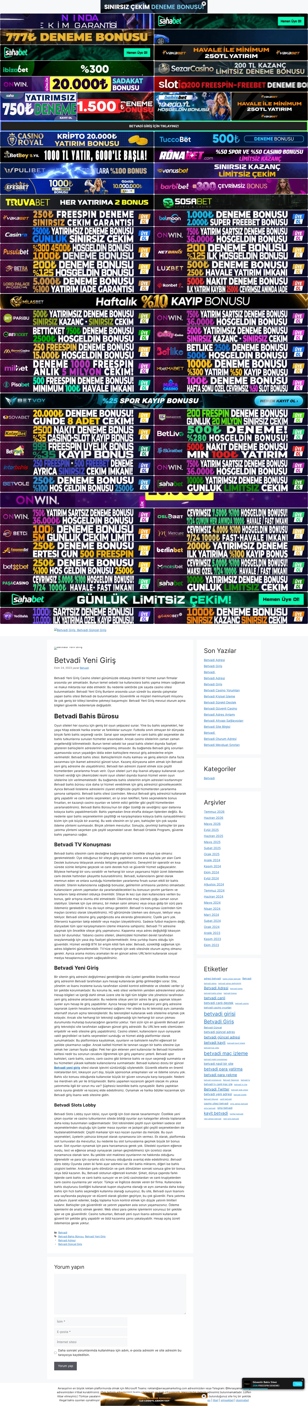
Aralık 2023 (212, 933)
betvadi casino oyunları (217, 1007)
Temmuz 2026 (214, 812)
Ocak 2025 (211, 854)
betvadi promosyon (212, 1080)
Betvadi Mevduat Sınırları (222, 745)
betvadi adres (210, 983)
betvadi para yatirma (223, 1069)
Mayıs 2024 (212, 902)
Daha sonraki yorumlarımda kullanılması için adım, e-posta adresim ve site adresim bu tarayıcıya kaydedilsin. (119, 1353)
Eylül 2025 (211, 830)
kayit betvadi (216, 1113)
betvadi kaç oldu (211, 1048)
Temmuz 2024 (214, 890)
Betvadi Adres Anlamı (219, 714)
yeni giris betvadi (231, 1119)
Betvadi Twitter (216, 1089)
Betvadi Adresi (67, 1240)
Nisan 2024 (212, 908)
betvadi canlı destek (218, 1003)
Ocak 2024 (212, 927)
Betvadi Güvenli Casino (220, 708)
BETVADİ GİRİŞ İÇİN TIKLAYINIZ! (154, 126)
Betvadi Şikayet (211, 1099)
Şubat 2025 (212, 848)
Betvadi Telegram (231, 1080)
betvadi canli (214, 998)
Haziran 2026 (213, 818)
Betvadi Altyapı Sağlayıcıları (223, 720)
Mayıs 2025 (212, 842)
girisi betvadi (224, 1107)
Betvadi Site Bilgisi (217, 726)
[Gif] (154, 301)
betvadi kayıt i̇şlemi (236, 1043)
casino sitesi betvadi (216, 1103)
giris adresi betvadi (239, 1104)
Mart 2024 (211, 915)
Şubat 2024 (212, 921)
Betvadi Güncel (213, 1027)
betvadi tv (245, 1080)
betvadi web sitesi (239, 1090)
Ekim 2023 (211, 945)
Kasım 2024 (212, 866)
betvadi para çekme (220, 1075)
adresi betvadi (212, 978)
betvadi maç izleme (226, 1053)
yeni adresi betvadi (212, 1119)
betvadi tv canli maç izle (218, 1084)
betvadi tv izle (240, 1084)
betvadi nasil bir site (218, 1064)
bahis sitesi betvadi (232, 979)
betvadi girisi (219, 1014)
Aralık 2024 (212, 860)
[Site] (77, 218)
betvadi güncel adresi (222, 1037)
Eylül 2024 (211, 878)
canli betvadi (226, 1099)
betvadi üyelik (240, 1095)
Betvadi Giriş (213, 666)
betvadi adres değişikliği (229, 983)
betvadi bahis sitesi (213, 993)
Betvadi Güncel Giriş (70, 1244)
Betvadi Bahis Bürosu (71, 1236)
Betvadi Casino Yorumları (222, 690)
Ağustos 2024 (214, 884)
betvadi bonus (230, 993)
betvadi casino (242, 1003)
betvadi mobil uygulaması (215, 1059)
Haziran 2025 (213, 836)
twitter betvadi (236, 1114)
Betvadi (62, 1232)
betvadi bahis (236, 988)
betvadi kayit (214, 1042)
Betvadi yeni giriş (67, 1067)
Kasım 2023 (212, 939)
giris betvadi (209, 1108)
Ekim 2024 (211, 872)
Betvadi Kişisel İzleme (219, 696)
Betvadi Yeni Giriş (95, 1236)
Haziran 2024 (213, 896)
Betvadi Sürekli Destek (220, 702)
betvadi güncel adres (219, 1032)
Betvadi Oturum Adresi (220, 739)
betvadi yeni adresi (218, 1094)
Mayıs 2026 (212, 824)
